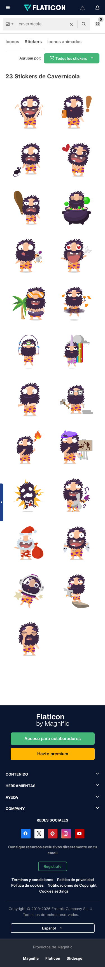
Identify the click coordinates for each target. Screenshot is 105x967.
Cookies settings (54, 891)
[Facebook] (26, 833)
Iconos (12, 41)
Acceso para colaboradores (52, 738)
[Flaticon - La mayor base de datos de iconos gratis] (45, 8)
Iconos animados (64, 41)
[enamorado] (76, 160)
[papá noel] (29, 543)
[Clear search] (71, 24)
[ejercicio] (29, 351)
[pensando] (29, 447)
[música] (76, 495)
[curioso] (76, 112)
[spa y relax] (76, 208)
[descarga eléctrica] (29, 495)
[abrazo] (29, 399)
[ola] (29, 112)
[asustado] (29, 160)
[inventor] (76, 399)
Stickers (33, 41)
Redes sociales (52, 820)
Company (15, 808)
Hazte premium (52, 753)
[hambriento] (29, 256)
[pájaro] (76, 591)
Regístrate (53, 866)
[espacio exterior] (29, 591)
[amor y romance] (76, 256)
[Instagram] (66, 833)
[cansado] (29, 639)
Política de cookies (27, 885)
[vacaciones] (29, 303)
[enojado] (29, 208)
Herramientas (21, 785)
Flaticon (52, 958)
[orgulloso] (76, 543)
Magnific (31, 958)
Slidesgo (74, 958)
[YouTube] (79, 833)
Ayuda (12, 797)
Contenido (17, 774)
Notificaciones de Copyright (72, 885)
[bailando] (76, 303)
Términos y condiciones (32, 879)
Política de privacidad (75, 879)
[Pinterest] (52, 833)
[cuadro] (76, 447)
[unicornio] (76, 351)
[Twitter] (39, 833)
